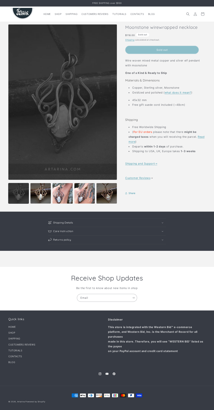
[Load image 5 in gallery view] (106, 193)
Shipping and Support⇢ (141, 163)
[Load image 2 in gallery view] (40, 193)
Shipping (129, 40)
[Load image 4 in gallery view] (84, 193)
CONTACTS (15, 356)
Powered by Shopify (35, 401)
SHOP (11, 332)
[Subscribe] (133, 298)
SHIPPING (14, 338)
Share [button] (132, 193)
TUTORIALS (15, 350)
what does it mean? (178, 92)
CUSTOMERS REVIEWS (21, 344)
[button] (188, 14)
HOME (12, 326)
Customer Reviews (137, 178)
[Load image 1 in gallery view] (18, 193)
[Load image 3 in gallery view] (62, 193)
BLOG (11, 362)
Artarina (21, 401)
